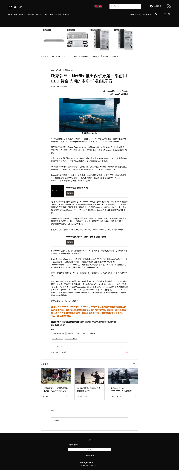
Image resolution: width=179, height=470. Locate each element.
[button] (169, 14)
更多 (114, 56)
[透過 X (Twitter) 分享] (57, 346)
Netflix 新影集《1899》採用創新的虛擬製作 (88, 389)
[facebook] (159, 14)
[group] (89, 40)
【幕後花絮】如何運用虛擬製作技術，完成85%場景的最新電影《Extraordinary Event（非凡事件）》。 (55, 389)
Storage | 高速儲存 (100, 56)
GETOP (18, 7)
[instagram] (165, 14)
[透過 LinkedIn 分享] (62, 346)
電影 (83, 333)
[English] (100, 6)
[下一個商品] (139, 39)
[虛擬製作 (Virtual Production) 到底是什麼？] (123, 376)
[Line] (156, 14)
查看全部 (135, 364)
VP (78, 333)
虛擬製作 (71, 333)
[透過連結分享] (67, 346)
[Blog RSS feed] (169, 6)
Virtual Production (59, 56)
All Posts (44, 56)
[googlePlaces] (162, 14)
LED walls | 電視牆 (71, 339)
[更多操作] (126, 70)
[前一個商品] (40, 39)
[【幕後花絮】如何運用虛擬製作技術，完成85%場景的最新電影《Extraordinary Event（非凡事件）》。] (56, 376)
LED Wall (92, 333)
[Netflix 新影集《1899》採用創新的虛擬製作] (90, 376)
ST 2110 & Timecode (79, 56)
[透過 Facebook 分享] (52, 346)
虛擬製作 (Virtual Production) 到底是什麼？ (122, 389)
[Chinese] (96, 6)
